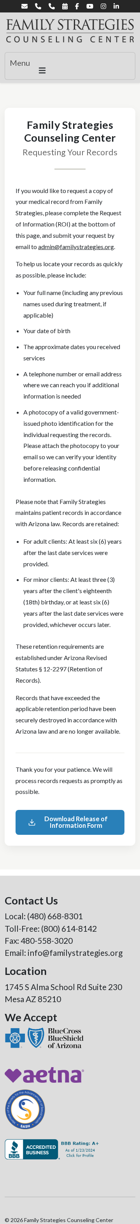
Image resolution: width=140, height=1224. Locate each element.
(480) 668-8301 (55, 916)
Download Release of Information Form (76, 822)
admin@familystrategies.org (76, 246)
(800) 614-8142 (69, 928)
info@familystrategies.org (75, 952)
